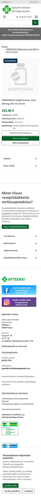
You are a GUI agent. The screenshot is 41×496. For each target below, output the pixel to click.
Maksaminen (9, 243)
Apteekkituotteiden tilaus (15, 257)
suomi (35, 2)
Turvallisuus (9, 236)
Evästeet (5, 401)
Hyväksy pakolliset (12, 491)
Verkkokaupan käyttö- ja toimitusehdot (18, 404)
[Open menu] (4, 17)
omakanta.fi (6, 213)
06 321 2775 (6, 360)
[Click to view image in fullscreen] (20, 77)
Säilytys (7, 158)
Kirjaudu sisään (25, 17)
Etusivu (5, 46)
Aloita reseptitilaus (20, 138)
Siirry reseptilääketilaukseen (15, 226)
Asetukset (29, 491)
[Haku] (35, 22)
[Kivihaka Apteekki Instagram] (20, 302)
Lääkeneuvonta (10, 250)
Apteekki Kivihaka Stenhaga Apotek (21, 9)
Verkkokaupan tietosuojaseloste (15, 398)
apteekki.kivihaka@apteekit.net (16, 368)
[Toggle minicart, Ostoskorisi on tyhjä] (36, 17)
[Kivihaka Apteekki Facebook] (20, 290)
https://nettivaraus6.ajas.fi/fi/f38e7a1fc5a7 (21, 35)
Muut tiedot (9, 165)
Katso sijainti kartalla (10, 319)
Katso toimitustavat (20, 143)
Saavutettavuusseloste (11, 409)
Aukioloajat (5, 2)
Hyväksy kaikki (10, 485)
